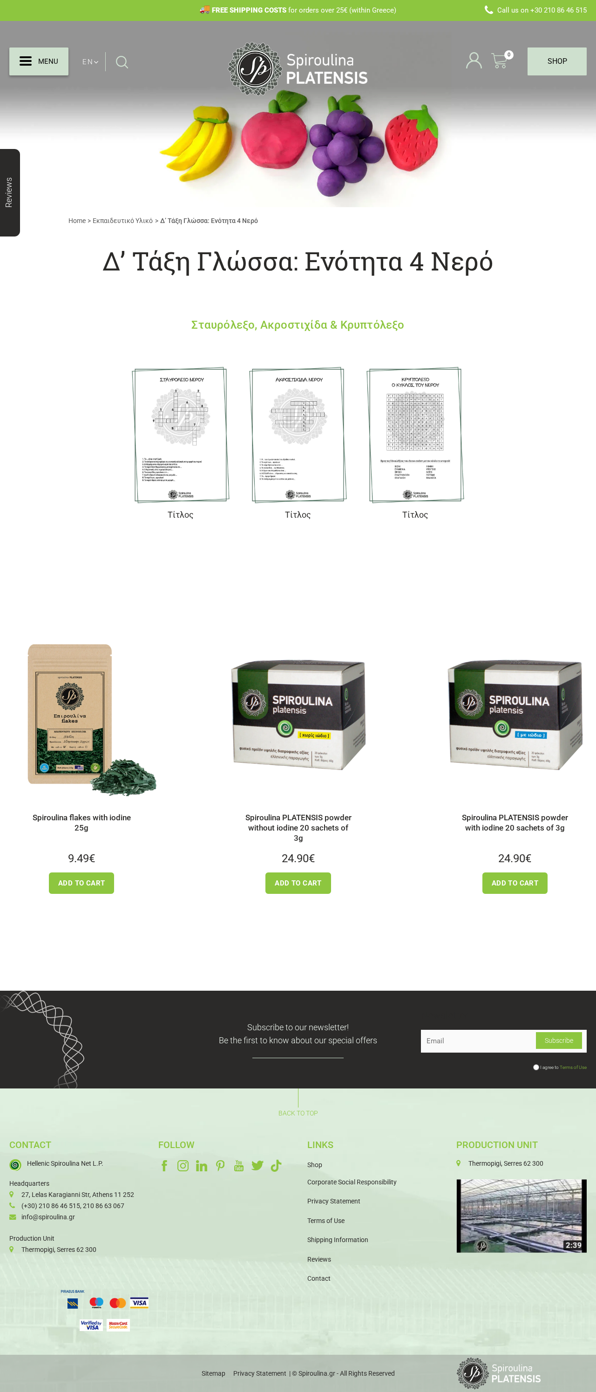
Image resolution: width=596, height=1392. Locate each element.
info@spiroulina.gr (48, 1217)
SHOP (557, 61)
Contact (319, 1278)
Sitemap (213, 1373)
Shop (314, 1165)
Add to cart (77, 883)
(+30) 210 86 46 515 (50, 1206)
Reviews (319, 1259)
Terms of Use (573, 1067)
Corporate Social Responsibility (352, 1182)
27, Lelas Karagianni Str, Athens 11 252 (77, 1194)
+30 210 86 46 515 (558, 10)
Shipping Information (337, 1239)
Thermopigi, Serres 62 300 (58, 1249)
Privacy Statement (333, 1201)
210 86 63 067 (103, 1206)
